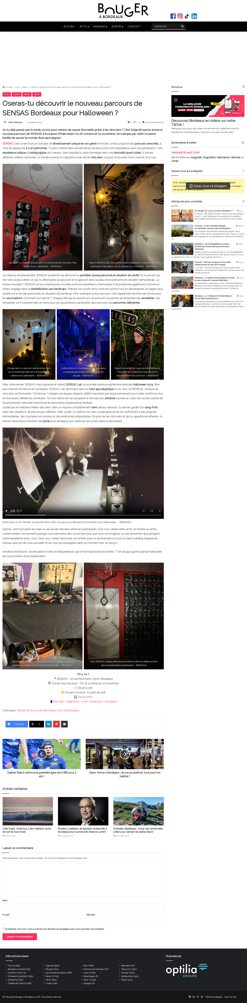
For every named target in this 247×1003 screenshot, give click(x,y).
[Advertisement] (123, 60)
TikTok (187, 16)
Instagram (180, 16)
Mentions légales (213, 997)
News (25, 87)
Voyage (87, 983)
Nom (6, 900)
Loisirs (16, 94)
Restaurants (127, 976)
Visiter (49, 983)
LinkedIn (194, 16)
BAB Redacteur (16, 122)
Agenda (50, 965)
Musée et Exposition (18, 976)
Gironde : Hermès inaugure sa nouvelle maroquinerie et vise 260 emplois (213, 263)
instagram (111, 701)
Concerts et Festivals (93, 969)
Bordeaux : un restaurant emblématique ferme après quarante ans (213, 297)
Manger (99, 26)
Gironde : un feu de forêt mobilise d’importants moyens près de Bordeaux (213, 227)
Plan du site (230, 997)
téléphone (73, 701)
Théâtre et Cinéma (17, 983)
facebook (96, 701)
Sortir (116, 26)
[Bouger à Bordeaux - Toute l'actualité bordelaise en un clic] (123, 10)
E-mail (6, 914)
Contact (134, 26)
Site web (58, 701)
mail (84, 701)
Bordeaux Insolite (16, 969)
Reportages (89, 976)
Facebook (173, 16)
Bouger (49, 969)
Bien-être (125, 965)
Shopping (13, 979)
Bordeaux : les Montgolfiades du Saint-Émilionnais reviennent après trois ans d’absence (212, 246)
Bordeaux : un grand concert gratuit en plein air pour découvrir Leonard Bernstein (215, 279)
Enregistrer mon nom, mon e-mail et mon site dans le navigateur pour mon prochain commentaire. (54, 929)
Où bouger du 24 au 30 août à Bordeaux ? (214, 211)
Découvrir (126, 969)
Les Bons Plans (15, 972)
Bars (85, 965)
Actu (83, 26)
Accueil (69, 26)
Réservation (85, 697)
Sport (124, 979)
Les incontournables (56, 972)
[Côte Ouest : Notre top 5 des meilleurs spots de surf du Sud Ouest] (28, 811)
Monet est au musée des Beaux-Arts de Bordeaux (48, 710)
